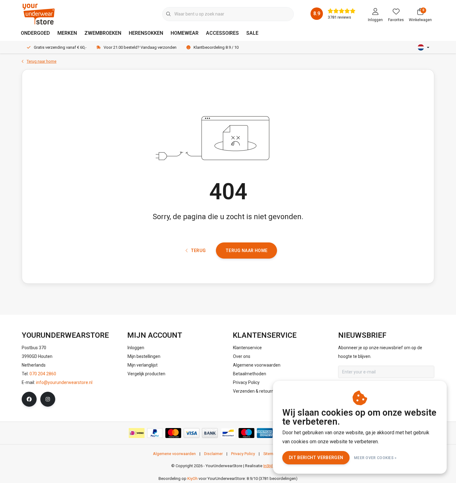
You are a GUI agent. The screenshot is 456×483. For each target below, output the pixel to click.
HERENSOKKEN (146, 33)
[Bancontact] (228, 433)
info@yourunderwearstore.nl (64, 382)
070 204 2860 (42, 373)
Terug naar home (246, 250)
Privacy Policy (243, 453)
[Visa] (191, 433)
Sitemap (270, 453)
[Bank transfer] (210, 433)
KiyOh (192, 478)
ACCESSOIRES (222, 33)
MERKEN (67, 33)
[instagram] (47, 399)
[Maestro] (246, 433)
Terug (198, 250)
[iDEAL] (137, 433)
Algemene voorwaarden (174, 453)
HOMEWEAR (185, 33)
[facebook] (29, 399)
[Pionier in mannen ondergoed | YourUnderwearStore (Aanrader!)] (39, 14)
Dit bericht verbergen (316, 457)
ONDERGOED (35, 33)
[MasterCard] (173, 433)
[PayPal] (155, 433)
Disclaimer (213, 453)
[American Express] (265, 433)
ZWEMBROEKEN (102, 33)
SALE (252, 33)
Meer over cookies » (375, 458)
